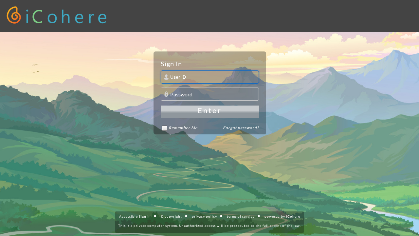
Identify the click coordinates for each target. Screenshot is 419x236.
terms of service (241, 216)
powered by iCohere (282, 216)
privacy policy (204, 216)
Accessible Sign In (135, 216)
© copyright (171, 216)
